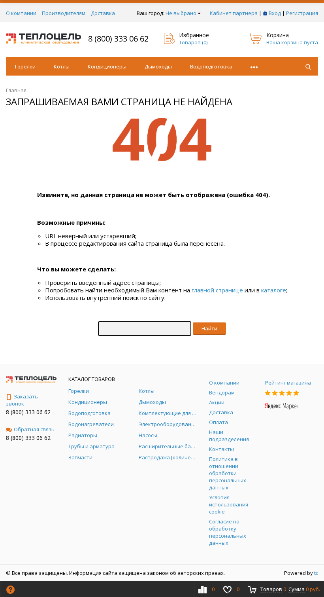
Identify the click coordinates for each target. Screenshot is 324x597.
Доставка (103, 13)
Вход (275, 13)
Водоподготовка (211, 66)
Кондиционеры (107, 66)
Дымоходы (158, 66)
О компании (21, 13)
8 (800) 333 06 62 (118, 38)
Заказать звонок (22, 400)
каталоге (273, 290)
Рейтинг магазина (288, 382)
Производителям (63, 13)
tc (316, 572)
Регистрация (302, 13)
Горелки (25, 66)
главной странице (217, 290)
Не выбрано (181, 13)
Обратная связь (34, 429)
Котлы (62, 66)
